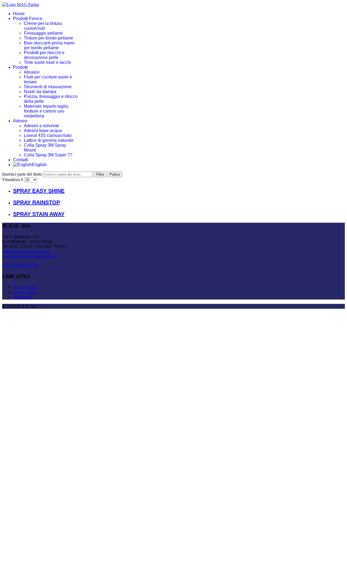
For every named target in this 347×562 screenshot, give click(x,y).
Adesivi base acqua (43, 130)
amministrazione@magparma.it (28, 256)
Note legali (22, 297)
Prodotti (20, 67)
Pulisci (115, 174)
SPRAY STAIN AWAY (39, 214)
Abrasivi (32, 72)
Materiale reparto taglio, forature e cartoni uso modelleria (46, 111)
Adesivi (20, 121)
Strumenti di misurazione (48, 86)
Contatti (20, 159)
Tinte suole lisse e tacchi (47, 62)
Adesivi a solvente (41, 125)
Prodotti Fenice (27, 18)
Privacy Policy (25, 287)
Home (19, 13)
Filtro (100, 174)
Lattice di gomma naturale (48, 140)
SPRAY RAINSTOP (36, 202)
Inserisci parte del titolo (22, 174)
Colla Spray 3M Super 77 (48, 155)
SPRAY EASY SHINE (39, 191)
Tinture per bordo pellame (48, 38)
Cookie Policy (25, 292)
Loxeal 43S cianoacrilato (48, 135)
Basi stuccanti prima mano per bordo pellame (49, 45)
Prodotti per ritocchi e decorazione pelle (44, 55)
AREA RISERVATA (20, 265)
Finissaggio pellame (43, 33)
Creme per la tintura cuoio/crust (43, 26)
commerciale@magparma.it (25, 251)
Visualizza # (13, 179)
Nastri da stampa (40, 91)
